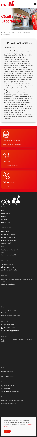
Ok (7, 431)
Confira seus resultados (14, 144)
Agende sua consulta (13, 186)
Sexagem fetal (6, 243)
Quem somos (5, 213)
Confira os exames (12, 165)
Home (3, 211)
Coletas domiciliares (8, 234)
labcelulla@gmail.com (11, 270)
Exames (6, 161)
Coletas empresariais (8, 237)
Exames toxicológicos (8, 240)
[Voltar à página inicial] (7, 4)
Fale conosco (8, 182)
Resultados (5, 231)
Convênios (4, 219)
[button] (35, 4)
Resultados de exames (12, 141)
